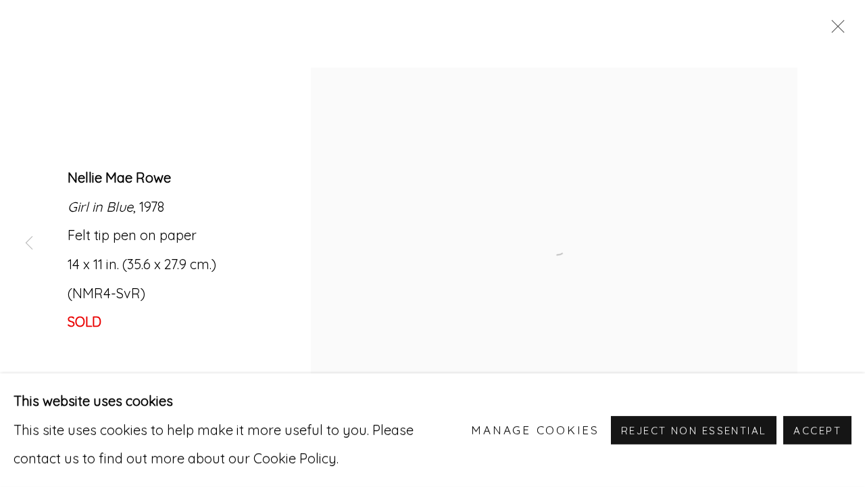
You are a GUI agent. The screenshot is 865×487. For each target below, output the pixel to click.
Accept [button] (817, 430)
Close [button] (834, 30)
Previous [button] (29, 243)
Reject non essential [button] (693, 430)
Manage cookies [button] (535, 430)
